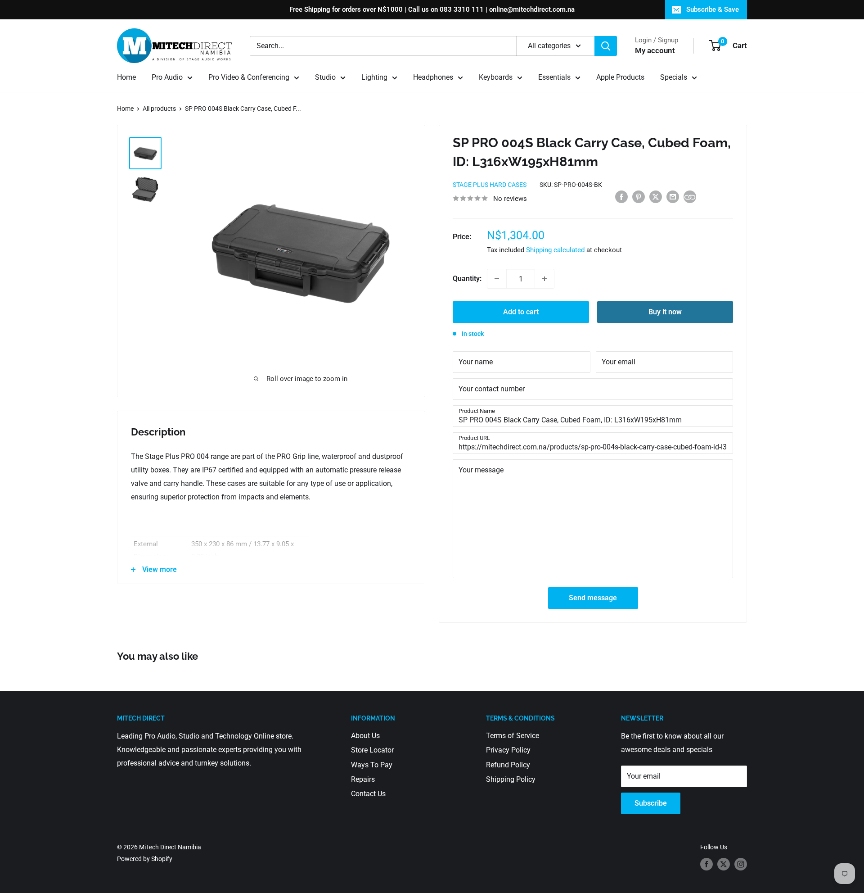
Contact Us (368, 793)
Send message (593, 598)
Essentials (554, 77)
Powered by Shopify (144, 858)
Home (126, 77)
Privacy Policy (508, 750)
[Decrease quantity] (496, 278)
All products (159, 108)
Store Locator (372, 750)
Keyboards (496, 77)
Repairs (363, 779)
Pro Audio (167, 77)
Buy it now (665, 312)
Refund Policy (508, 765)
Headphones (433, 77)
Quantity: (467, 278)
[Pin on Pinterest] (638, 196)
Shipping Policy (511, 779)
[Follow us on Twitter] (723, 864)
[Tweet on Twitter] (655, 196)
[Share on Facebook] (621, 196)
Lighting (374, 77)
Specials (673, 77)
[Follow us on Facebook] (706, 864)
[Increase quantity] (544, 278)
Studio (325, 77)
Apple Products (620, 77)
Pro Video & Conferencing (248, 77)
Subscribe (650, 803)
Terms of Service (512, 735)
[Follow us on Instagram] (740, 864)
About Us (365, 735)
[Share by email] (672, 196)
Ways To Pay (371, 765)
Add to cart (521, 312)
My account (655, 50)
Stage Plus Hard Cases (489, 184)
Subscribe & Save (712, 9)
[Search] (605, 46)
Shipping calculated (555, 250)
